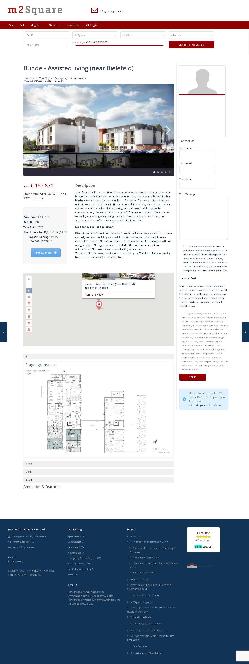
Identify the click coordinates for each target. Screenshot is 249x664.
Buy (10, 25)
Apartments (74, 536)
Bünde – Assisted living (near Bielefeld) (109, 284)
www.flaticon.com (77, 595)
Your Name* (186, 148)
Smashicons (91, 591)
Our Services (140, 646)
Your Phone (185, 179)
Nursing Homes (33, 80)
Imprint (12, 557)
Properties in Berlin (141, 617)
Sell (22, 25)
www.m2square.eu (23, 547)
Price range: (78, 42)
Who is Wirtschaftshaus (146, 595)
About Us (54, 25)
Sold (70, 574)
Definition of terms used (146, 557)
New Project (46, 78)
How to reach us (139, 579)
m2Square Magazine (142, 602)
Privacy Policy (15, 561)
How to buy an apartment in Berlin (149, 541)
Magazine (36, 25)
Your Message (187, 194)
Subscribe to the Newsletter (146, 653)
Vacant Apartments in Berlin (148, 623)
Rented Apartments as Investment (149, 630)
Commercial (74, 541)
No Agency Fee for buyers (70, 78)
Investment (30, 78)
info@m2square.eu (23, 541)
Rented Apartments (78, 569)
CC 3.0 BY (108, 595)
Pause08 (89, 599)
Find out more (43, 252)
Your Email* (185, 163)
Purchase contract (143, 572)
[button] (101, 306)
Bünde (38, 198)
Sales (48, 80)
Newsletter (72, 25)
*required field (187, 278)
